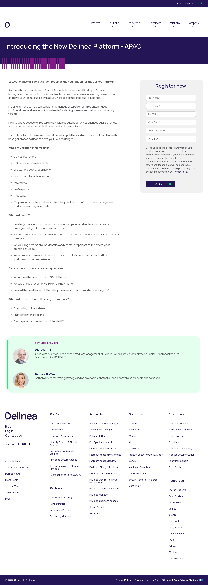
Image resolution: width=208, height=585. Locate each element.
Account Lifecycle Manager (104, 423)
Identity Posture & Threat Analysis (63, 443)
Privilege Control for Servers (104, 488)
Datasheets (175, 502)
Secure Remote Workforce (143, 479)
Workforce (134, 429)
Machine (133, 436)
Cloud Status (175, 442)
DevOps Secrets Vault (101, 442)
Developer (134, 448)
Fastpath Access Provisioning (105, 454)
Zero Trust (135, 485)
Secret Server (96, 507)
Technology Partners (61, 516)
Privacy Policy (181, 171)
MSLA (156, 580)
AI (130, 442)
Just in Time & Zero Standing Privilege (65, 467)
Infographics (175, 527)
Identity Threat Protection (103, 473)
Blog (179, 3)
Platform (95, 23)
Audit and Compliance (141, 467)
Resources (133, 23)
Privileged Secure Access (63, 459)
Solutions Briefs (177, 533)
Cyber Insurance (138, 473)
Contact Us (13, 435)
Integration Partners (61, 510)
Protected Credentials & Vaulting (63, 452)
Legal (8, 498)
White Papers (176, 558)
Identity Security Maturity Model (146, 454)
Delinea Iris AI (57, 429)
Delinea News (12, 473)
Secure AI (134, 460)
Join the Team (12, 486)
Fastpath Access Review (102, 460)
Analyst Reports (177, 489)
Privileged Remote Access (103, 500)
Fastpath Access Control (102, 448)
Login (9, 431)
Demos (172, 508)
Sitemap (166, 580)
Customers (154, 23)
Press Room (11, 479)
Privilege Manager (99, 494)
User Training (176, 436)
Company (193, 23)
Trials (171, 539)
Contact (189, 3)
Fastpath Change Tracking (103, 467)
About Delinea (12, 461)
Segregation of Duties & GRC (65, 474)
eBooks (173, 514)
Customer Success (179, 423)
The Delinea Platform (61, 423)
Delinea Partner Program (63, 497)
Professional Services (180, 429)
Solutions (113, 23)
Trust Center (12, 492)
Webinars (174, 552)
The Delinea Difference (17, 467)
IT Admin (133, 423)
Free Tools (174, 521)
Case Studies (176, 496)
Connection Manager (100, 429)
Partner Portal (57, 503)
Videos (172, 546)
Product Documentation (182, 454)
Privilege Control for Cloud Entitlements (103, 481)
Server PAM (95, 513)
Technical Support (178, 460)
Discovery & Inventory (61, 436)
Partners (174, 23)
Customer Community (180, 448)
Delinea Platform (98, 436)
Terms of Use (141, 580)
